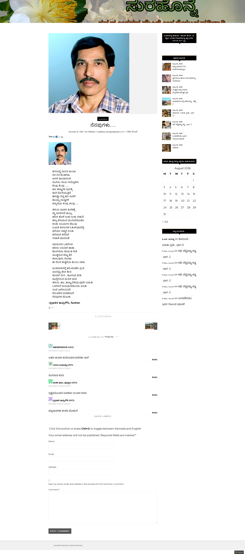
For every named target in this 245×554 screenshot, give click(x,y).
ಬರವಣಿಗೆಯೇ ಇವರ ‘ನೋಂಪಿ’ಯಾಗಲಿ (180, 137)
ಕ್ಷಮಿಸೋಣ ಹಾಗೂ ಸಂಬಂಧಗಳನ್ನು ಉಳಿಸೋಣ (184, 79)
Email (51, 454)
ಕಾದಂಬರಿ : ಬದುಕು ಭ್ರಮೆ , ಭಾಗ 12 (183, 114)
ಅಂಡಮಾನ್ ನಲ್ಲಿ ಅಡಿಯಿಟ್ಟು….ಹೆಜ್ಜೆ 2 (184, 102)
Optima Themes (75, 545)
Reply (154, 359)
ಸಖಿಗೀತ (175, 147)
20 (182, 200)
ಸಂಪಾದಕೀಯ (103, 119)
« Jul (165, 221)
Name (51, 441)
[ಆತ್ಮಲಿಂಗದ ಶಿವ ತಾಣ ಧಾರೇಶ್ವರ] (151, 326)
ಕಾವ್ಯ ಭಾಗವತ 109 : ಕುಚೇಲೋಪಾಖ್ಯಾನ (180, 67)
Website (52, 467)
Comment (54, 489)
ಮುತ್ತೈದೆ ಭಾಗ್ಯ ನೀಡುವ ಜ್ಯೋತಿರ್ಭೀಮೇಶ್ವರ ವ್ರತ (180, 91)
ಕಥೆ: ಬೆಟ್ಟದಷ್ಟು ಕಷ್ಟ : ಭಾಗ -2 (182, 124)
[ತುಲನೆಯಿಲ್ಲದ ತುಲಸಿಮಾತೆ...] (54, 326)
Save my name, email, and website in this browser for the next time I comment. (86, 484)
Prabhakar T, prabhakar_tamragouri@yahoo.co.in (106, 132)
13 (182, 194)
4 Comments (103, 316)
